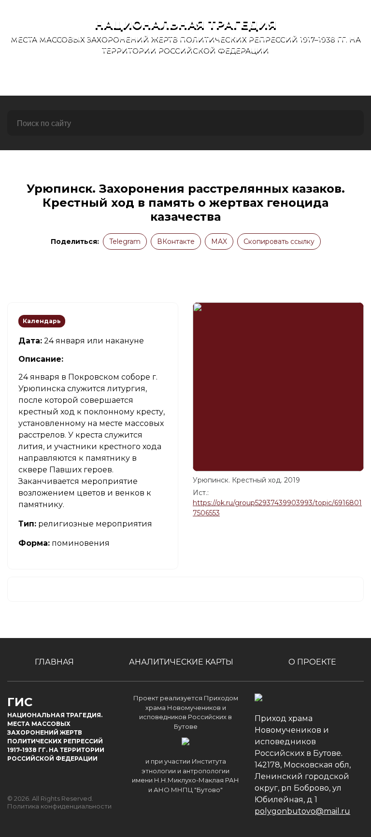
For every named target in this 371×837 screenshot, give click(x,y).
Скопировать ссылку (278, 241)
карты (181, 79)
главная (66, 79)
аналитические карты (181, 662)
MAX (219, 241)
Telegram (125, 241)
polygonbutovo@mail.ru (302, 811)
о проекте (300, 79)
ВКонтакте (176, 241)
